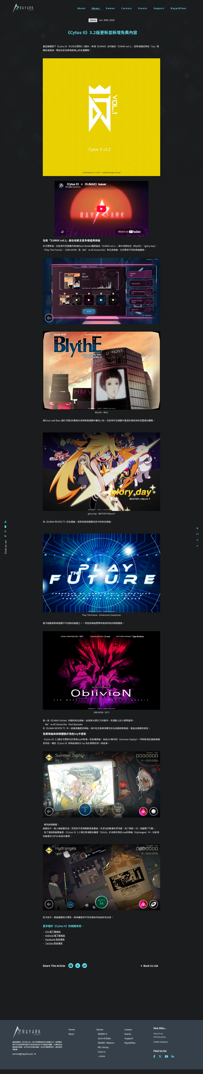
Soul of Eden (104, 1038)
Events (142, 8)
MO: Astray (103, 1047)
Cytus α (102, 1051)
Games (110, 8)
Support (159, 8)
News (95, 8)
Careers (126, 8)
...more (101, 1056)
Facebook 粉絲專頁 (55, 939)
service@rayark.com (23, 1053)
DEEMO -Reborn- (106, 1042)
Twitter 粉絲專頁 (54, 943)
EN (197, 534)
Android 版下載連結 (55, 935)
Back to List (150, 965)
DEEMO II (102, 1033)
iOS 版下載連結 (53, 931)
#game (93, 20)
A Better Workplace (160, 1042)
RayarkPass (178, 8)
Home (71, 1029)
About (81, 8)
